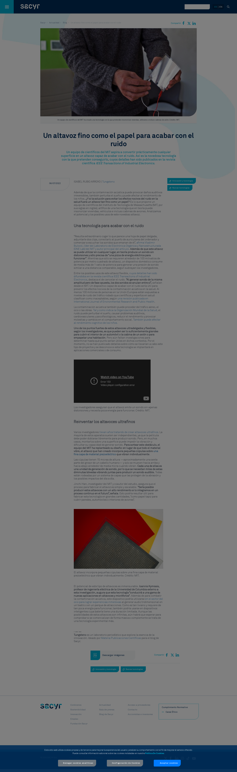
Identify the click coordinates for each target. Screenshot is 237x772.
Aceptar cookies (169, 763)
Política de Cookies (154, 753)
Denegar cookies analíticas (78, 763)
